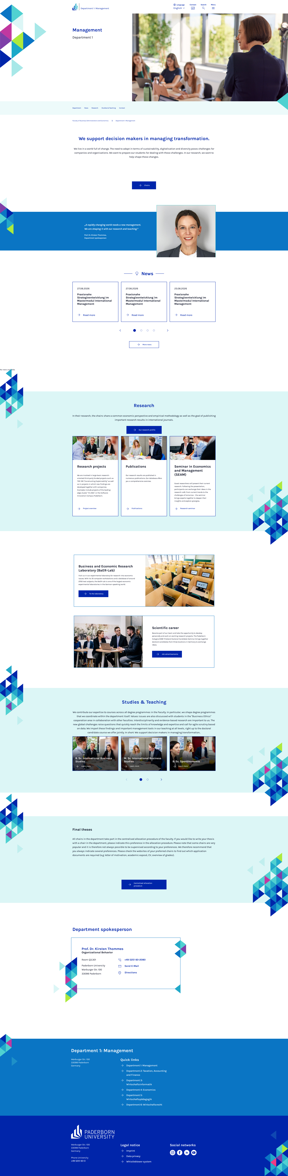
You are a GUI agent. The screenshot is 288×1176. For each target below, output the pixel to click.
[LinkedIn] (186, 1152)
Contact (122, 108)
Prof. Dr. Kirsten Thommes (102, 949)
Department (76, 108)
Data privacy (133, 1156)
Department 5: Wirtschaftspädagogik (139, 1097)
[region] (142, 108)
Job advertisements (170, 654)
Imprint (130, 1150)
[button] (180, 6)
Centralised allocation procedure (143, 884)
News (86, 108)
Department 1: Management (95, 8)
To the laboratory (96, 594)
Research (95, 108)
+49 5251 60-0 (78, 1161)
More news (147, 344)
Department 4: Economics (141, 1089)
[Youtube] (194, 1152)
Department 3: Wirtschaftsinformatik (139, 1082)
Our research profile (147, 430)
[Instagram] (172, 1152)
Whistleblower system (138, 1161)
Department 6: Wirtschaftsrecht (144, 1104)
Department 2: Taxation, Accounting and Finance (146, 1072)
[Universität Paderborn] (144, 1132)
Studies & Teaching (109, 108)
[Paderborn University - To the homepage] (75, 6)
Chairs (147, 185)
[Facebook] (179, 1152)
